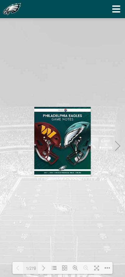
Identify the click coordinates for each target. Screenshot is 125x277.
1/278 (31, 268)
